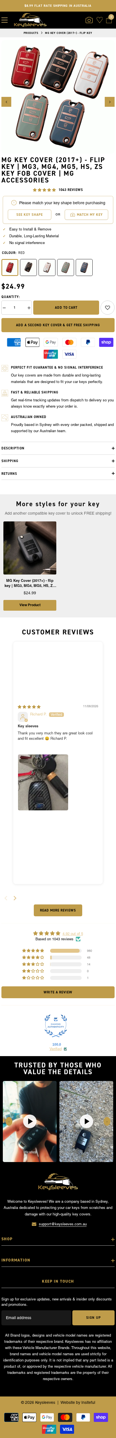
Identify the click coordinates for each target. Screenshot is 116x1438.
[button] (6, 102)
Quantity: (10, 297)
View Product (30, 605)
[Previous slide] (9, 1121)
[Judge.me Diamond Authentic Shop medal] (55, 1026)
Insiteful (88, 1402)
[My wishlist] (100, 20)
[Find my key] (89, 20)
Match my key (90, 214)
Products (31, 33)
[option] (58, 97)
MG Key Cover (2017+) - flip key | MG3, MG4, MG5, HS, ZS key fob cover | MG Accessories (30, 583)
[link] (108, 308)
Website (68, 1402)
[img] (29, 707)
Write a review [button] (58, 992)
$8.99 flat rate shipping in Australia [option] (58, 6)
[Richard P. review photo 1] (43, 782)
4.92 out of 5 (73, 934)
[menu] (4, 20)
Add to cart (66, 307)
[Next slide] (14, 898)
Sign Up (93, 1317)
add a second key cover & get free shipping (58, 325)
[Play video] (30, 1121)
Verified (56, 1049)
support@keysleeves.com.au (63, 1224)
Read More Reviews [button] (58, 910)
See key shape (29, 214)
